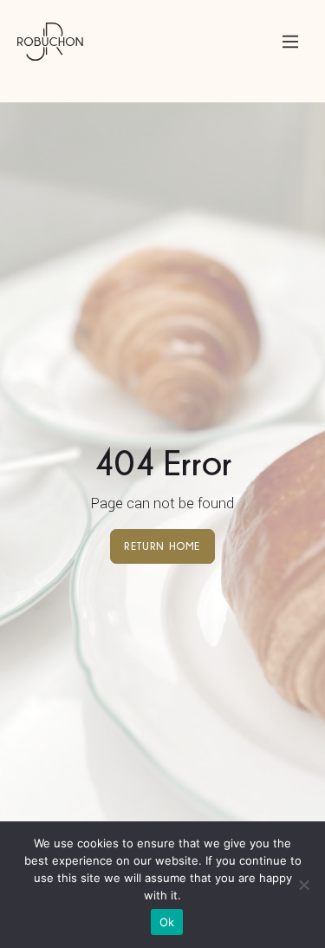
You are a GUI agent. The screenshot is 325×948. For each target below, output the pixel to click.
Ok (167, 922)
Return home (162, 546)
